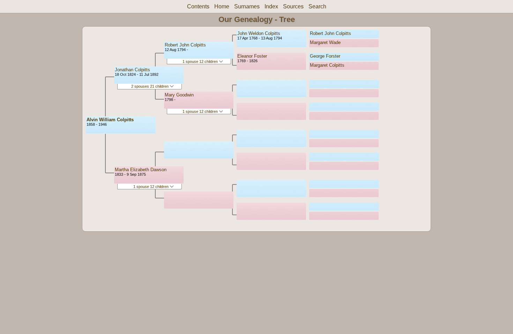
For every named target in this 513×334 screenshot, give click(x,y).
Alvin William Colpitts (110, 119)
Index (271, 6)
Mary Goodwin (179, 94)
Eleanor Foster (252, 56)
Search (317, 6)
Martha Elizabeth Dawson (140, 169)
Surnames (247, 6)
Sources (293, 6)
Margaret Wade (325, 42)
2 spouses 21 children (150, 86)
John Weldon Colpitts (258, 33)
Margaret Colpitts (327, 65)
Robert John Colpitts (185, 45)
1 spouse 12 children (151, 186)
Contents (198, 6)
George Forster (325, 56)
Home (221, 6)
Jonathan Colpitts (132, 69)
